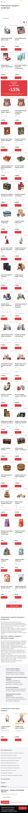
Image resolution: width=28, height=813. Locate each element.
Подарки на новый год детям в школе (11, 758)
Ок (22, 808)
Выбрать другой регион (16, 802)
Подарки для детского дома (8, 770)
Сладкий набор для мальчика (8, 763)
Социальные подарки (6, 773)
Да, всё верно (5, 802)
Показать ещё (14, 606)
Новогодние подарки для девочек (10, 765)
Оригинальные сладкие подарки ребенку (12, 753)
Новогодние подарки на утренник (10, 768)
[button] (8, 797)
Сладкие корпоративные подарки (10, 760)
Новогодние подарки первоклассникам (11, 775)
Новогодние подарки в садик (9, 755)
